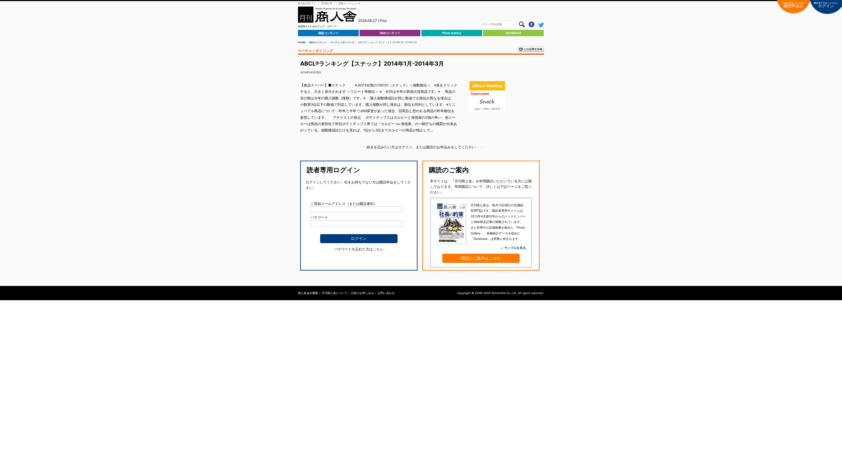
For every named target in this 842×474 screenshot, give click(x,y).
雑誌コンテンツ (328, 33)
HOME (301, 42)
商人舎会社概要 (308, 293)
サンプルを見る (515, 248)
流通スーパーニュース (349, 3)
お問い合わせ (386, 293)
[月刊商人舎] (327, 15)
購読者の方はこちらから (826, 5)
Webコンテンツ (390, 33)
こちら (378, 249)
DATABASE (513, 33)
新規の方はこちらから (794, 5)
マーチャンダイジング (342, 42)
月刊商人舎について (334, 293)
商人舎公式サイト (307, 3)
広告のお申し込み (362, 293)
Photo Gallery (451, 33)
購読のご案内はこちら (481, 258)
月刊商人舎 (326, 3)
